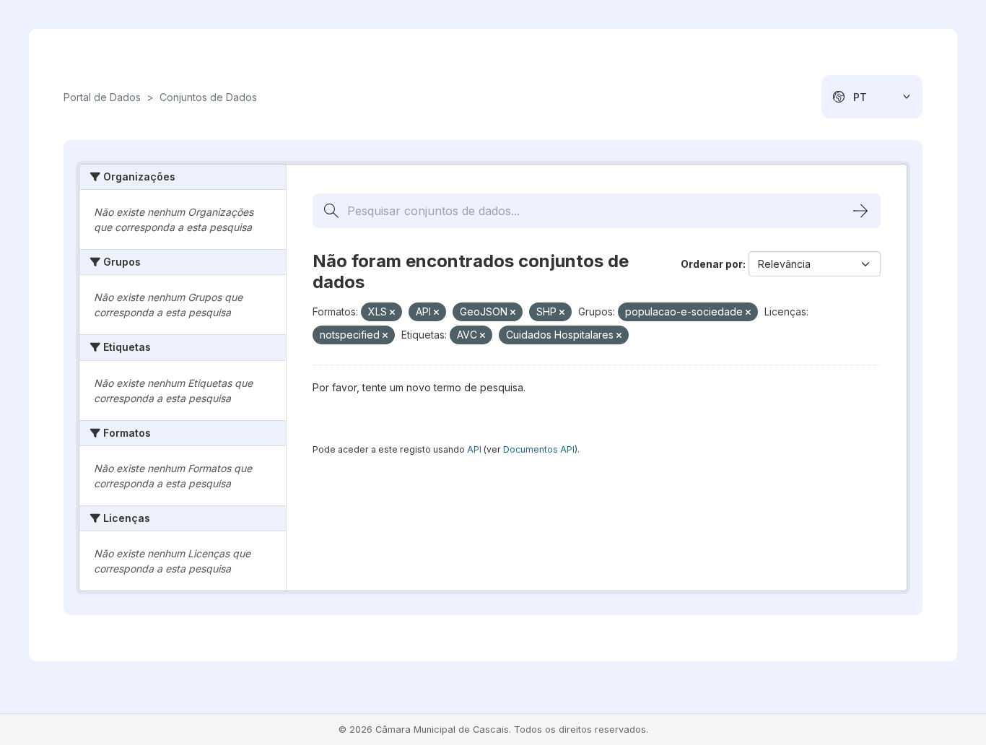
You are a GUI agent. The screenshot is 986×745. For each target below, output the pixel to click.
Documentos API (539, 449)
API (474, 449)
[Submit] (860, 210)
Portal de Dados (102, 97)
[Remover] (392, 313)
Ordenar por (712, 264)
